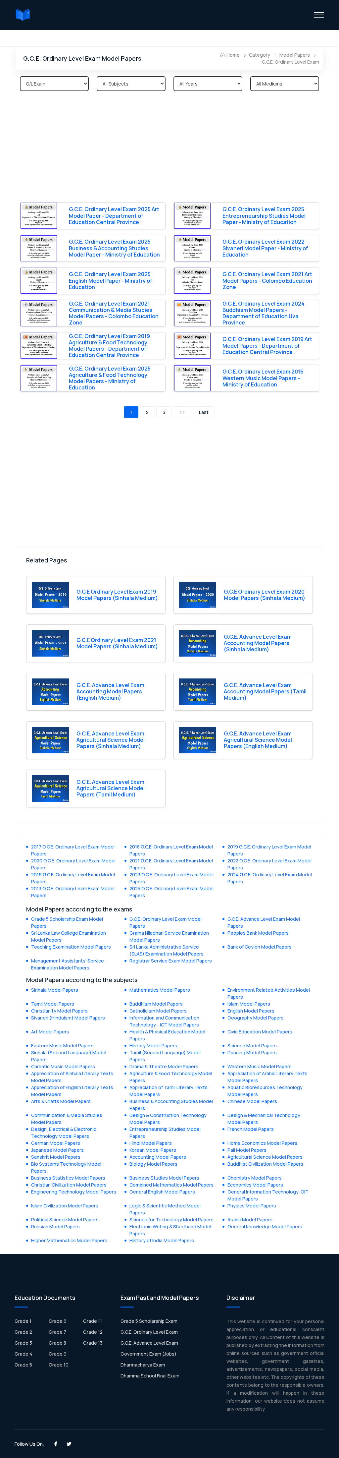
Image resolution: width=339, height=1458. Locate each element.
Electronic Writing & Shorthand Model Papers (170, 1230)
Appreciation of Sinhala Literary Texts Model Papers (72, 1076)
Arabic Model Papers (249, 1219)
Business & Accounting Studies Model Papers (171, 1104)
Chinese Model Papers (252, 1101)
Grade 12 (93, 1332)
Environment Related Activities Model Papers (268, 993)
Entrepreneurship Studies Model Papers (165, 1132)
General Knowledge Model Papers (264, 1226)
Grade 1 (23, 1321)
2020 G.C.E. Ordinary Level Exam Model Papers (73, 864)
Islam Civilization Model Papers (64, 1205)
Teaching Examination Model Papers (71, 947)
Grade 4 (23, 1354)
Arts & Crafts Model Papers (61, 1101)
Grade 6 (58, 1321)
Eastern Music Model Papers (62, 1045)
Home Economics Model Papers (262, 1143)
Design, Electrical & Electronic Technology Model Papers (63, 1132)
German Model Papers (55, 1143)
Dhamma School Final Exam (150, 1375)
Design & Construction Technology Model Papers (168, 1118)
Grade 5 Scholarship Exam (149, 1321)
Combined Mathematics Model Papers (171, 1185)
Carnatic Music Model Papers (63, 1066)
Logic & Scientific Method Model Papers (165, 1209)
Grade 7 (57, 1332)
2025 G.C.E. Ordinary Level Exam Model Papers (171, 892)
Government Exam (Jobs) (148, 1354)
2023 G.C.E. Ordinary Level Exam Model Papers (171, 878)
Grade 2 (23, 1332)
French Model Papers (250, 1129)
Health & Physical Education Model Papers (167, 1035)
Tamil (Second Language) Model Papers (165, 1056)
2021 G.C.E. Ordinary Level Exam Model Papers (171, 864)
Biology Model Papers (153, 1164)
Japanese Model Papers (57, 1150)
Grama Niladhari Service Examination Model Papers (169, 936)
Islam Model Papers (248, 1004)
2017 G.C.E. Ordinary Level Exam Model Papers (73, 850)
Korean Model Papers (152, 1150)
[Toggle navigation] (319, 15)
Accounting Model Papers (157, 1157)
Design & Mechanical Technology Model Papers (263, 1118)
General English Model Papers (162, 1192)
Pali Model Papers (246, 1150)
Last (204, 412)
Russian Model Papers (55, 1226)
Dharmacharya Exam (143, 1365)
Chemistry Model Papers (254, 1178)
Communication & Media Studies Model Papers (66, 1118)
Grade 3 (23, 1343)
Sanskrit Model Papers (55, 1157)
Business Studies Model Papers (164, 1178)
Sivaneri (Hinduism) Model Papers (68, 1018)
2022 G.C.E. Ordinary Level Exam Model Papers (269, 864)
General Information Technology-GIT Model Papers (268, 1195)
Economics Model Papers (255, 1185)
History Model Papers (153, 1045)
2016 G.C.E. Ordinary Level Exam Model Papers (73, 878)
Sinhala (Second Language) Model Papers (68, 1056)
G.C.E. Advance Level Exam (149, 1343)
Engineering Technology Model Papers (73, 1192)
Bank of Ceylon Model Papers (259, 947)
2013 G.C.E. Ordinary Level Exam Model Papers (73, 892)
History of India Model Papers (161, 1240)
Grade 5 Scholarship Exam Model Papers (67, 922)
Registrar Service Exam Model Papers (170, 961)
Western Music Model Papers (259, 1066)
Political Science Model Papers (65, 1219)
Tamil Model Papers (52, 1004)
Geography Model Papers (255, 1018)
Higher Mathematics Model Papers (69, 1240)
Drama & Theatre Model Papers (163, 1066)
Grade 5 (23, 1365)
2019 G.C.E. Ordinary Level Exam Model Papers (269, 850)
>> (182, 412)
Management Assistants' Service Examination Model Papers (67, 964)
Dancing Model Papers (252, 1052)
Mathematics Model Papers (159, 990)
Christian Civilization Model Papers (69, 1185)
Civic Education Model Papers (259, 1031)
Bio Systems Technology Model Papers (66, 1167)
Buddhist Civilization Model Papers (265, 1164)
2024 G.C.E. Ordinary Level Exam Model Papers (269, 878)
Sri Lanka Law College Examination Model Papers (68, 936)
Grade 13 (93, 1343)
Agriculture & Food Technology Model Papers (170, 1076)
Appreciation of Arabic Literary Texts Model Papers (267, 1076)
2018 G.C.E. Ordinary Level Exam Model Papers (171, 850)
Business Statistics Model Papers (68, 1178)
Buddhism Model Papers (156, 1004)
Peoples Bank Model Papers (258, 933)
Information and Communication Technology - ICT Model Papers (164, 1021)
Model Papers (294, 55)
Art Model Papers (50, 1031)
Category (259, 55)
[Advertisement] (169, 147)
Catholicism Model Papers (158, 1011)
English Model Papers (250, 1011)
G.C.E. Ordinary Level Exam (290, 62)
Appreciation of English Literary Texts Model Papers (72, 1090)
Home (232, 55)
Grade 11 (92, 1321)
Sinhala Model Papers (54, 990)
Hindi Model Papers (150, 1143)
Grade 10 (59, 1365)
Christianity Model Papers (59, 1011)
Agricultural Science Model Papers (265, 1157)
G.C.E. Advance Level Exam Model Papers (263, 922)
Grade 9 (58, 1354)
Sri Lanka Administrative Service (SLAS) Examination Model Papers (166, 950)
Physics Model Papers (251, 1205)
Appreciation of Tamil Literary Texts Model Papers (168, 1090)
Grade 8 (57, 1343)
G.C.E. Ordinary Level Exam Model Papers (165, 922)
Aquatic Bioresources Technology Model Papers (265, 1090)
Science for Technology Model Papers (171, 1219)
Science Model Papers (252, 1045)
